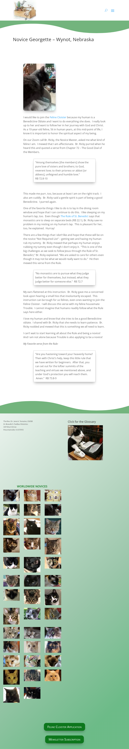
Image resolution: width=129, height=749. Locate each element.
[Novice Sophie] (11, 695)
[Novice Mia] (11, 496)
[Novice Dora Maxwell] (11, 633)
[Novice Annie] (32, 633)
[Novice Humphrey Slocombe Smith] (53, 527)
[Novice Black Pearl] (32, 565)
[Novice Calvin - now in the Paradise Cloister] (32, 676)
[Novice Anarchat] (11, 661)
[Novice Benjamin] (53, 547)
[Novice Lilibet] (53, 563)
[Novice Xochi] (11, 581)
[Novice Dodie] (32, 614)
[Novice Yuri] (53, 661)
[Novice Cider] (32, 647)
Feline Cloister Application (64, 727)
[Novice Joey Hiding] (53, 496)
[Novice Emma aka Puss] (32, 510)
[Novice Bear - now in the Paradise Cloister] (53, 633)
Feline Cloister (58, 117)
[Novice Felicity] (53, 597)
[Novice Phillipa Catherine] (11, 595)
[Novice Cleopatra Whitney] (32, 527)
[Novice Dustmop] (53, 647)
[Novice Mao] (32, 581)
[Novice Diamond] (11, 563)
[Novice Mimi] (11, 617)
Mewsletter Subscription (64, 739)
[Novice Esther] (11, 546)
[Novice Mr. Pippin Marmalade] (32, 496)
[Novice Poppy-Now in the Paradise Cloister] (53, 614)
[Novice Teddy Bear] (32, 661)
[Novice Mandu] (53, 676)
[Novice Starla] (32, 693)
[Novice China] (53, 581)
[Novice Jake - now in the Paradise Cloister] (11, 678)
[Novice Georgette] (53, 510)
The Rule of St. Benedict (75, 216)
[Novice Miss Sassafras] (32, 597)
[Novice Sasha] (32, 544)
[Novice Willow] (11, 527)
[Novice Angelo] (11, 510)
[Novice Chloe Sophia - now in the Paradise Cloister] (11, 647)
